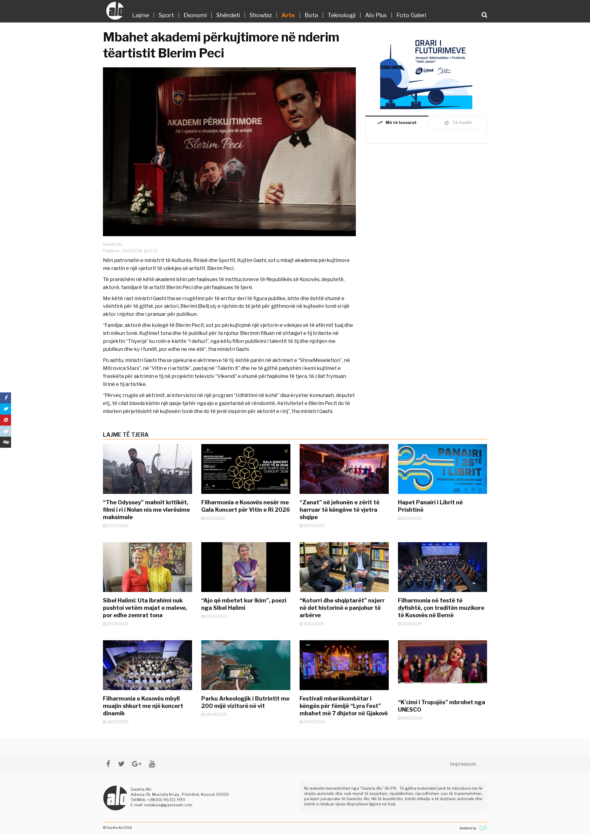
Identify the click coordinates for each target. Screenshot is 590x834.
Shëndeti (228, 15)
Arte (288, 15)
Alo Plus (376, 15)
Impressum (463, 764)
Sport (166, 15)
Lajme (140, 15)
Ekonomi (195, 15)
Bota (311, 15)
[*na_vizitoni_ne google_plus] (136, 764)
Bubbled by (468, 828)
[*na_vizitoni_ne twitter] (121, 764)
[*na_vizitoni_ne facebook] (108, 764)
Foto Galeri (411, 15)
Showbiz (261, 15)
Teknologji (342, 15)
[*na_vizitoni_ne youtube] (152, 764)
